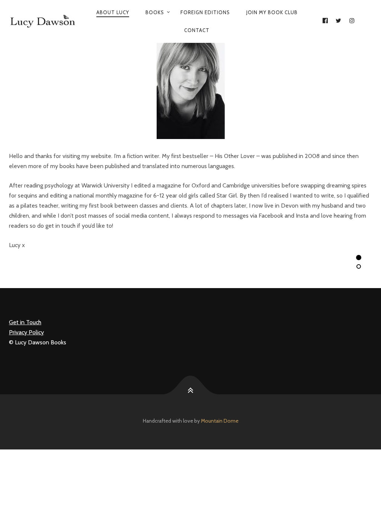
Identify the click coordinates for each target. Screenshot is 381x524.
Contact (196, 30)
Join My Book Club (272, 12)
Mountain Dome (219, 420)
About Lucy (112, 12)
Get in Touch (25, 322)
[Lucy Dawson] (42, 21)
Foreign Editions (205, 12)
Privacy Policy (26, 332)
